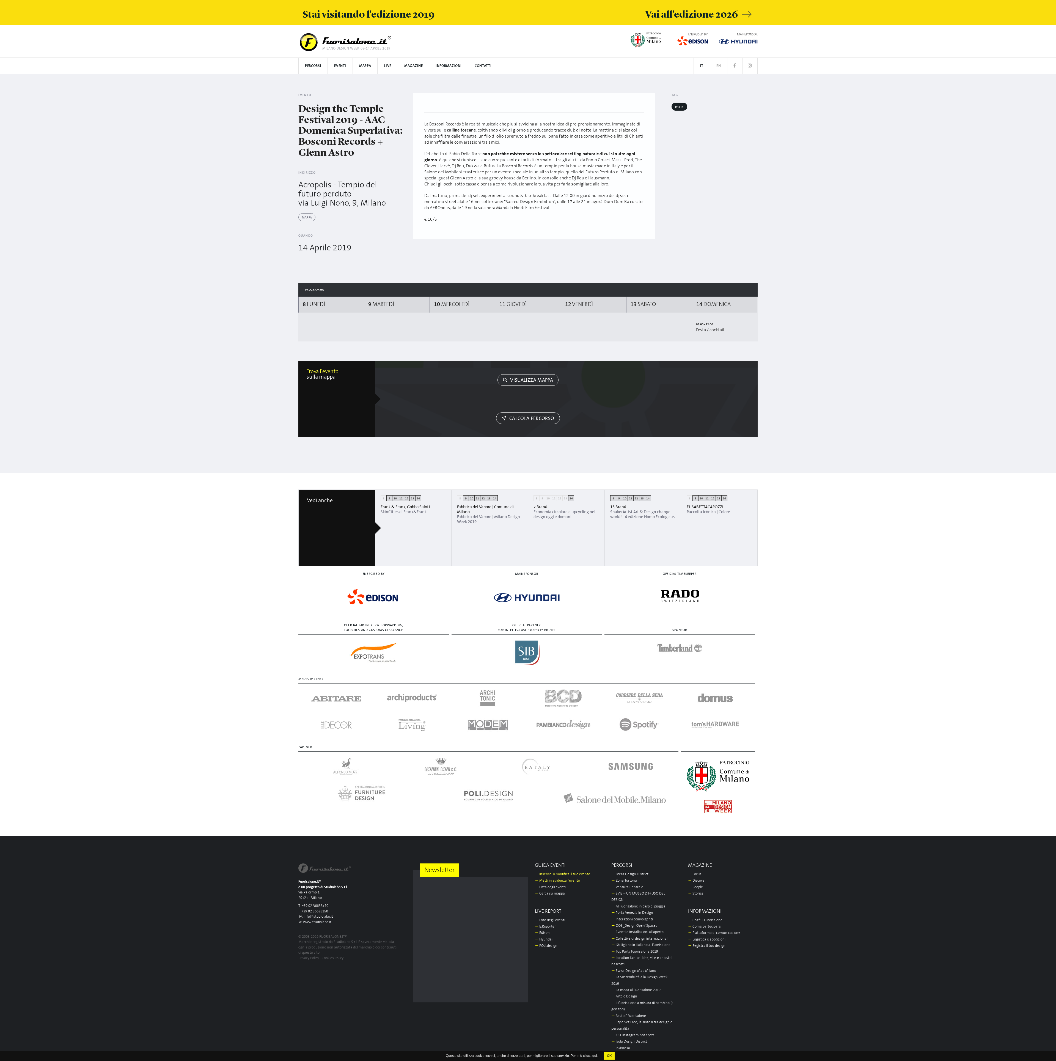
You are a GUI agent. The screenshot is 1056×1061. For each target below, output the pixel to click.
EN (718, 66)
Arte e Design (624, 996)
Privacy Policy (308, 958)
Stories (695, 894)
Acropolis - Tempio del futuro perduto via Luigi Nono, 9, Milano (342, 194)
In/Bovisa (620, 1048)
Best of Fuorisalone (628, 1016)
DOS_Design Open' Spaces (634, 926)
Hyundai (543, 939)
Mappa (365, 66)
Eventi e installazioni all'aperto (637, 932)
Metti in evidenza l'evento (557, 881)
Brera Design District (629, 874)
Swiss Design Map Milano (633, 971)
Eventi (340, 66)
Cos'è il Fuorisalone (705, 920)
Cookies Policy (332, 958)
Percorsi (313, 66)
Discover (697, 881)
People (695, 887)
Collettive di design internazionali (639, 939)
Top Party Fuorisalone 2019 (634, 952)
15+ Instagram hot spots (632, 1035)
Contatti (483, 66)
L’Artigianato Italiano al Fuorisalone (640, 945)
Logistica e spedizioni (706, 939)
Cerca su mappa (550, 894)
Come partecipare (704, 927)
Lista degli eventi (550, 887)
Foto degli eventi (550, 920)
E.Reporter (545, 927)
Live (387, 66)
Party (679, 107)
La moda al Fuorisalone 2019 (636, 990)
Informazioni (449, 66)
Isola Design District (629, 1042)
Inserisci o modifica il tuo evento (562, 874)
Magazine (413, 66)
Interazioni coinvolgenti (632, 919)
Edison (542, 933)
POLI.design (546, 946)
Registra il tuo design (706, 946)
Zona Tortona (624, 881)
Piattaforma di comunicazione (714, 933)
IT (701, 66)
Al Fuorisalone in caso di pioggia (638, 906)
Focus (695, 874)
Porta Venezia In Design (632, 913)
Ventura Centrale (627, 887)
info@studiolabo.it (318, 917)
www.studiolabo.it (317, 922)
